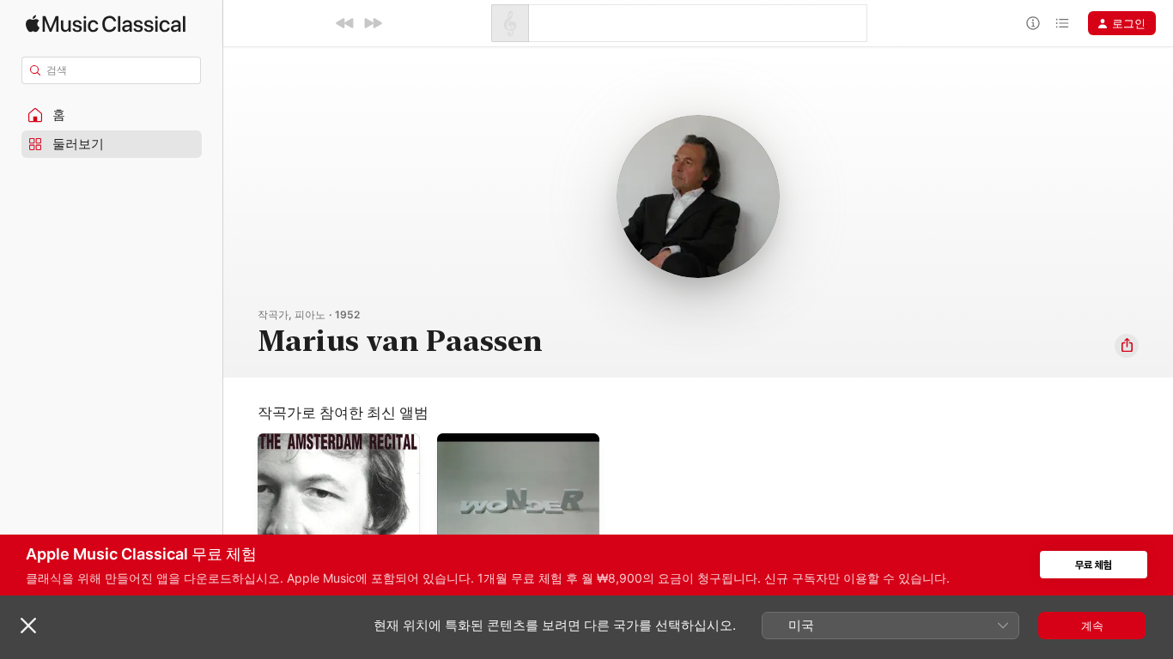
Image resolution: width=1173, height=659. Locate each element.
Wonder (457, 440)
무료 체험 (1093, 565)
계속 (1092, 625)
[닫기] (28, 625)
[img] (105, 23)
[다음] (372, 23)
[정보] (1033, 23)
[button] (111, 115)
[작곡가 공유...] (1127, 346)
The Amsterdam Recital (319, 440)
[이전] (345, 23)
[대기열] (1062, 23)
